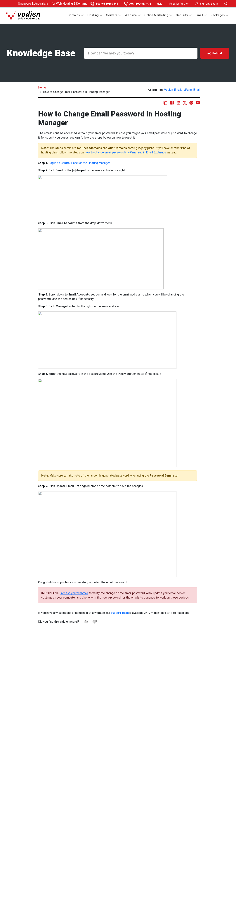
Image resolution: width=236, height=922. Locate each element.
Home (42, 87)
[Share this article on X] (185, 103)
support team (120, 613)
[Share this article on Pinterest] (191, 103)
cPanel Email (191, 89)
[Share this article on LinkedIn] (178, 103)
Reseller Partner (179, 3)
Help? (160, 3)
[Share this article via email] (197, 103)
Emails (178, 89)
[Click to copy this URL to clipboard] (165, 103)
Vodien (168, 89)
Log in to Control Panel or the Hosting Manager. (79, 163)
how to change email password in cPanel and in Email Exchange (125, 152)
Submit (217, 53)
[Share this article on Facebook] (172, 103)
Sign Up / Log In (209, 3)
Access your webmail (74, 593)
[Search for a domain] (226, 3)
